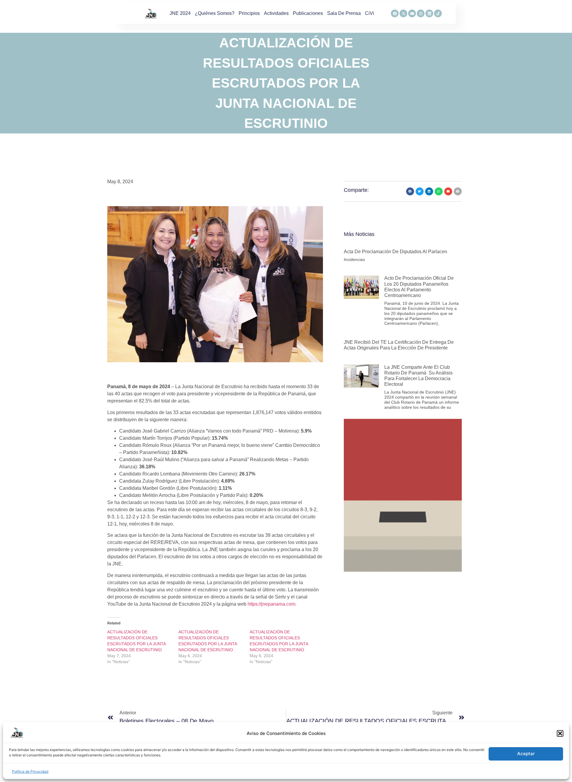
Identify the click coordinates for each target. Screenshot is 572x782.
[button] (560, 733)
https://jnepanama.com (271, 604)
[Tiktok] (438, 13)
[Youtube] (412, 13)
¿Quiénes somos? (214, 13)
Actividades (276, 13)
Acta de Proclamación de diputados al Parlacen (395, 251)
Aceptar (526, 754)
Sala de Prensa (344, 13)
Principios (249, 13)
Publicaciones (308, 13)
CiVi (369, 13)
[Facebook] (395, 13)
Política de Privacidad (30, 771)
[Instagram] (421, 13)
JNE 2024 (180, 13)
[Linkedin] (429, 13)
